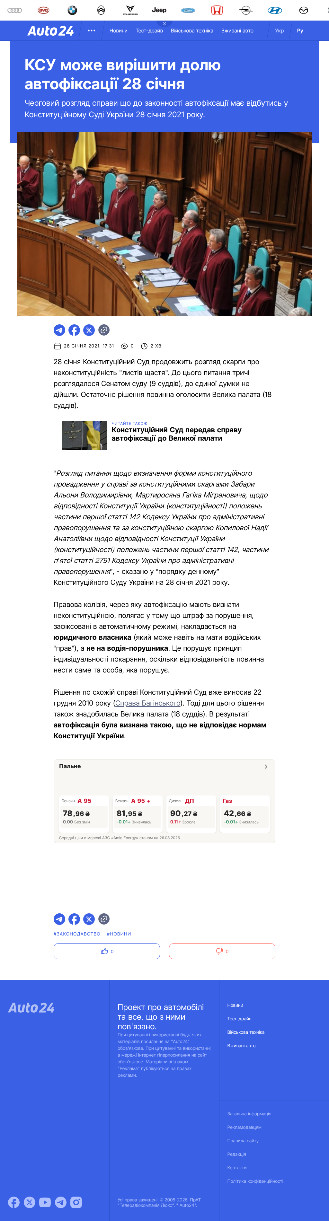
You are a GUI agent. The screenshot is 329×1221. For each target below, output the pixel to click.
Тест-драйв (149, 30)
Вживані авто (237, 30)
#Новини (119, 934)
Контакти (237, 1168)
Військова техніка (192, 30)
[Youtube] (45, 1202)
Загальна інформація (249, 1114)
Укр (279, 30)
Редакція (236, 1154)
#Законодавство (77, 934)
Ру (300, 30)
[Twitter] (29, 1202)
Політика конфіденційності (255, 1181)
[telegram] (59, 330)
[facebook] (74, 330)
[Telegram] (61, 1202)
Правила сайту (243, 1141)
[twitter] (89, 330)
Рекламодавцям (244, 1127)
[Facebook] (14, 1202)
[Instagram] (76, 1202)
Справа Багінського (147, 703)
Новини (119, 30)
